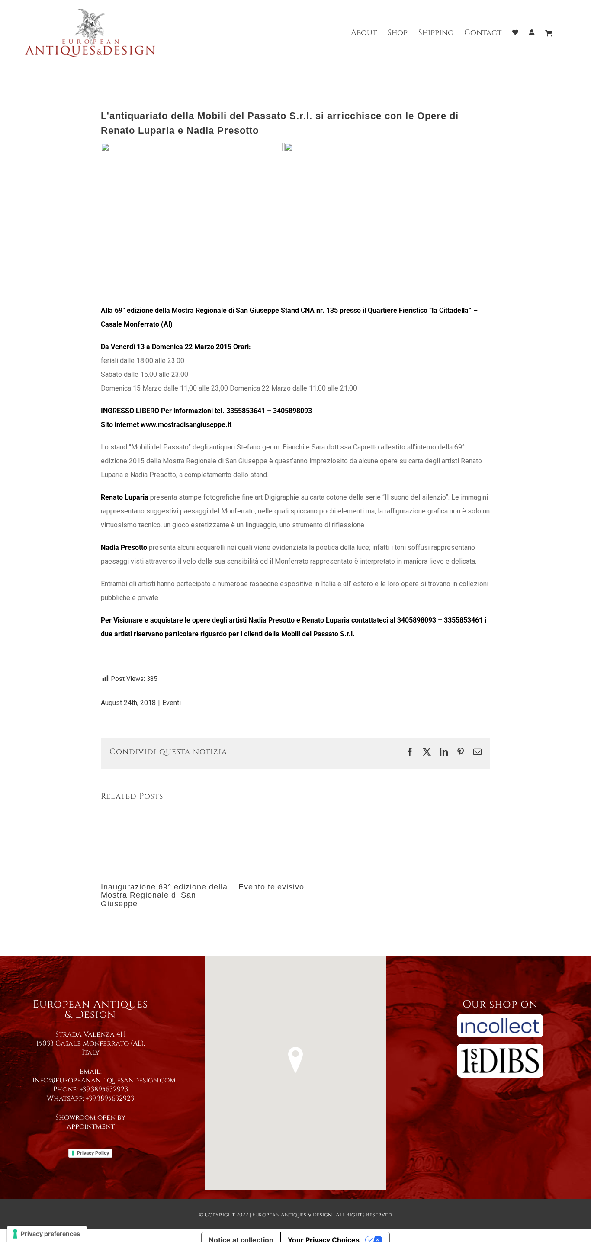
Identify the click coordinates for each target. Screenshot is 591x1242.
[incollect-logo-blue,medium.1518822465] (500, 1017)
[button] (295, 1060)
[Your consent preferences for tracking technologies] (47, 1234)
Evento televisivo (271, 887)
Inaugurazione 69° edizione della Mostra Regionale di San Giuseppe (164, 895)
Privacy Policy (93, 1153)
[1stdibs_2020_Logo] (500, 1047)
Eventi (171, 703)
